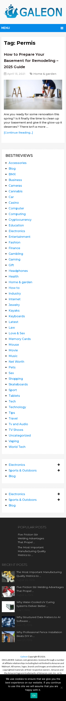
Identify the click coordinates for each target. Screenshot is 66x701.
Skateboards (18, 384)
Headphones (18, 271)
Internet (15, 299)
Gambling (16, 254)
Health (14, 276)
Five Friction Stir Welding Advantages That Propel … (31, 538)
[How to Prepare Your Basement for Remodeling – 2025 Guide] (33, 95)
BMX (12, 174)
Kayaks (14, 310)
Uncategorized (20, 435)
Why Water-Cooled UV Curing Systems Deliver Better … (35, 604)
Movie (13, 350)
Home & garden (44, 73)
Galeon (23, 656)
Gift (11, 265)
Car (11, 197)
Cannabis (16, 191)
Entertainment (19, 236)
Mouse (14, 344)
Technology (17, 407)
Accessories (18, 163)
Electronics (17, 231)
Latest (13, 322)
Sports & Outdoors (23, 470)
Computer (16, 208)
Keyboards (17, 316)
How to (14, 288)
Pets (12, 367)
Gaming (14, 259)
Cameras (15, 185)
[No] (61, 687)
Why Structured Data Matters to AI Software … (38, 619)
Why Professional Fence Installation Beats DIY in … (39, 634)
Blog (12, 168)
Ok (34, 695)
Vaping (14, 441)
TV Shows (16, 430)
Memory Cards (20, 339)
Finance (14, 248)
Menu (5, 28)
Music (13, 356)
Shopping (16, 378)
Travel (13, 418)
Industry (15, 293)
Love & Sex (17, 333)
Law (12, 327)
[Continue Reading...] (18, 132)
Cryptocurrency (20, 219)
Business (15, 180)
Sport (13, 390)
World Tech (17, 447)
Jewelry (14, 305)
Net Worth (16, 361)
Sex (11, 373)
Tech (12, 401)
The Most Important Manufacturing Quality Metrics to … (32, 551)
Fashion (14, 242)
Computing (17, 214)
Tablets (14, 395)
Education (16, 225)
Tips (12, 413)
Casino (14, 202)
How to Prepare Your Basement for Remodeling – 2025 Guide (31, 60)
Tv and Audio (18, 424)
